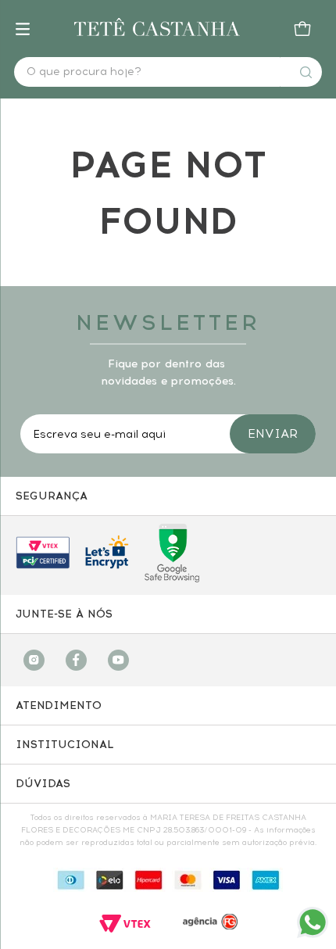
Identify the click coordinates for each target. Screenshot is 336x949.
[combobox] (168, 72)
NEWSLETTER (168, 322)
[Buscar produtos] (305, 72)
